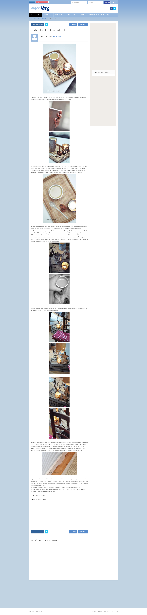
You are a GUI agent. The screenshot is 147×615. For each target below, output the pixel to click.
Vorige (74, 24)
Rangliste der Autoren (96, 15)
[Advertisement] (79, 8)
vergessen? (114, 2)
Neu (37, 15)
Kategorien (59, 15)
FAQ (113, 611)
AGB (117, 611)
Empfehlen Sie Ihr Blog (42, 2)
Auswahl (47, 15)
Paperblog (31, 611)
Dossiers (71, 15)
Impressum (107, 611)
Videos (82, 15)
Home (32, 2)
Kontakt (94, 611)
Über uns (100, 611)
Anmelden (107, 2)
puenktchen (57, 36)
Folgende (82, 24)
